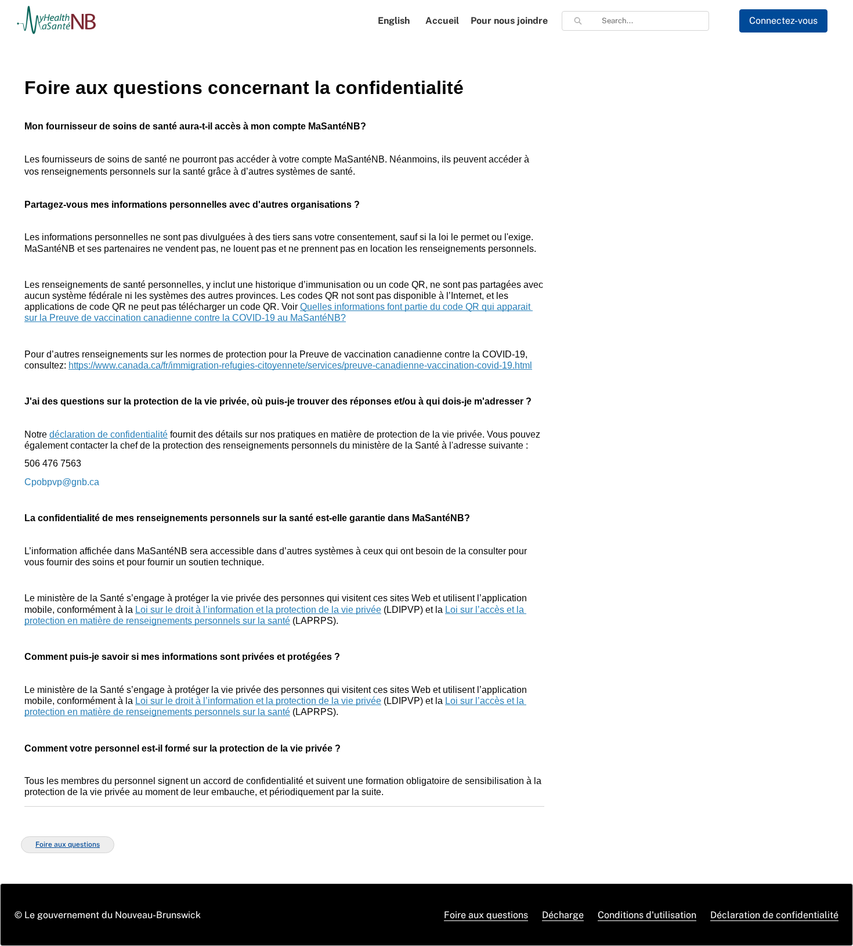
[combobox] (655, 21)
